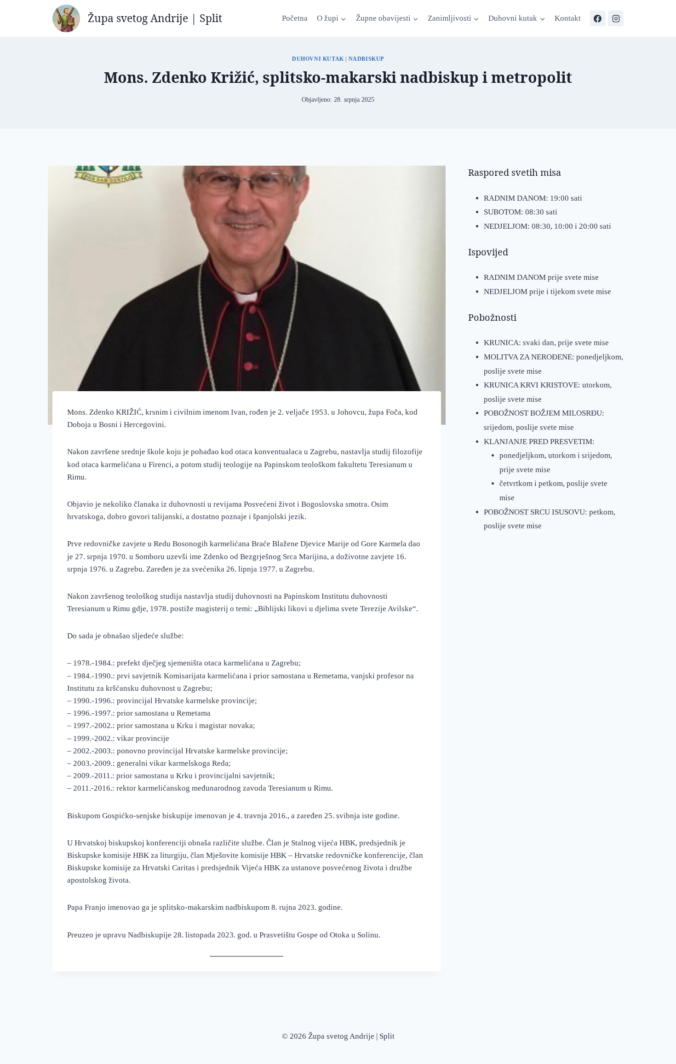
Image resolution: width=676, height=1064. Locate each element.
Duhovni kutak (318, 59)
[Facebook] (598, 18)
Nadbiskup (366, 59)
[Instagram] (616, 18)
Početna (295, 18)
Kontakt (568, 18)
